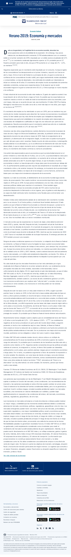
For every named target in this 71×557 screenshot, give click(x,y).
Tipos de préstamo (42, 493)
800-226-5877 (11, 468)
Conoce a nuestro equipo (44, 485)
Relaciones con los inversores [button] (45, 500)
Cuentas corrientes (42, 487)
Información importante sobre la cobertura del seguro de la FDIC (29, 537)
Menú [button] (52, 13)
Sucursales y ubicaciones (11, 507)
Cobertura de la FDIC (43, 498)
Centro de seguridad (10, 512)
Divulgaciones (15, 538)
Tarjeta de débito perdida (11, 514)
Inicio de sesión (17, 13)
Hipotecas (40, 490)
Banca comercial (42, 495)
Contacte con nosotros (10, 517)
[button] (40, 5)
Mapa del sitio (24, 538)
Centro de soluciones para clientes (14, 509)
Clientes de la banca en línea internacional (41, 538)
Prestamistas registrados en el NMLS (57, 537)
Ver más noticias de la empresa (14, 455)
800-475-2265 (33, 468)
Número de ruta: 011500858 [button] (12, 522)
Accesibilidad (7, 538)
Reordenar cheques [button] (9, 519)
